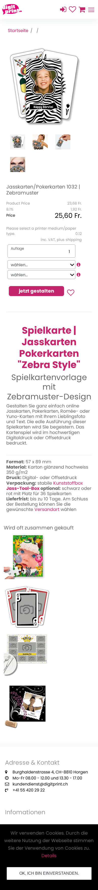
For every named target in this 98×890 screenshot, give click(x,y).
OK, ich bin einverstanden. (49, 873)
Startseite (18, 30)
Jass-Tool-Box (22, 488)
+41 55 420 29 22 (29, 790)
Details (49, 855)
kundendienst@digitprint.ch (40, 784)
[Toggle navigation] (91, 9)
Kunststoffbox (68, 483)
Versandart (46, 509)
